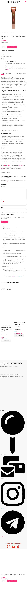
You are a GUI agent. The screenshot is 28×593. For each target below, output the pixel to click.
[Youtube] (13, 546)
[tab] (2, 73)
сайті (7, 69)
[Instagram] (8, 546)
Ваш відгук (3, 186)
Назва (2, 201)
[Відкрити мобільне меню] (1, 2)
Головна (2, 33)
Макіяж (7, 33)
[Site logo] (13, 1)
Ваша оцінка (3, 184)
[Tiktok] (18, 546)
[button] (6, 341)
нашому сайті (7, 165)
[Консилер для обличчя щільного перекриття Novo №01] (7, 298)
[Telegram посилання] (6, 59)
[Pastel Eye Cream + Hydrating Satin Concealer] (20, 297)
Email (2, 207)
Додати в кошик (12, 581)
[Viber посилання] (7, 59)
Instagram (21, 165)
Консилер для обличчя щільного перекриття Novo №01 (6, 329)
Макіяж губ (12, 33)
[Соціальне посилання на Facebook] (4, 59)
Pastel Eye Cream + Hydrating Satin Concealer (20, 324)
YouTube (2, 168)
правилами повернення (17, 276)
